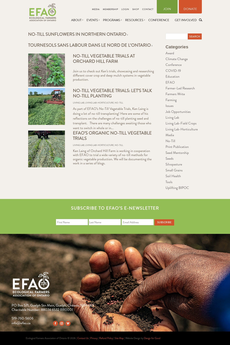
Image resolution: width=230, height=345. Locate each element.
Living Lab (78, 102)
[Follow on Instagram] (61, 323)
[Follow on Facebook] (55, 323)
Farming (171, 100)
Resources (134, 20)
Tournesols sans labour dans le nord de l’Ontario (89, 45)
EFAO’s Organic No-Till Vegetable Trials (112, 136)
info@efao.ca (21, 323)
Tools (169, 182)
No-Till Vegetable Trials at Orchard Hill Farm (104, 58)
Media (96, 9)
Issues (170, 105)
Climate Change (177, 59)
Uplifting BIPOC (177, 187)
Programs (111, 20)
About (76, 20)
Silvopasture (174, 164)
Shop (135, 9)
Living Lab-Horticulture (99, 102)
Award (170, 53)
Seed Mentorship (177, 152)
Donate (190, 9)
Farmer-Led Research (180, 88)
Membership (110, 9)
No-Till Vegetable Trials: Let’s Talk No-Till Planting (112, 93)
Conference (158, 20)
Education (172, 76)
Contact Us (83, 338)
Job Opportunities (178, 111)
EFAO (170, 82)
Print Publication (177, 146)
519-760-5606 (22, 318)
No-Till (119, 102)
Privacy (93, 338)
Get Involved (186, 20)
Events (92, 20)
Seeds (170, 158)
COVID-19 (173, 70)
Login (125, 9)
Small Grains (174, 170)
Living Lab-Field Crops (181, 123)
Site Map (119, 338)
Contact (147, 9)
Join (167, 9)
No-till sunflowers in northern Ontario (77, 34)
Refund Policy (106, 338)
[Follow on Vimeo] (67, 323)
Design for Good (152, 338)
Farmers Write (175, 94)
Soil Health (173, 176)
